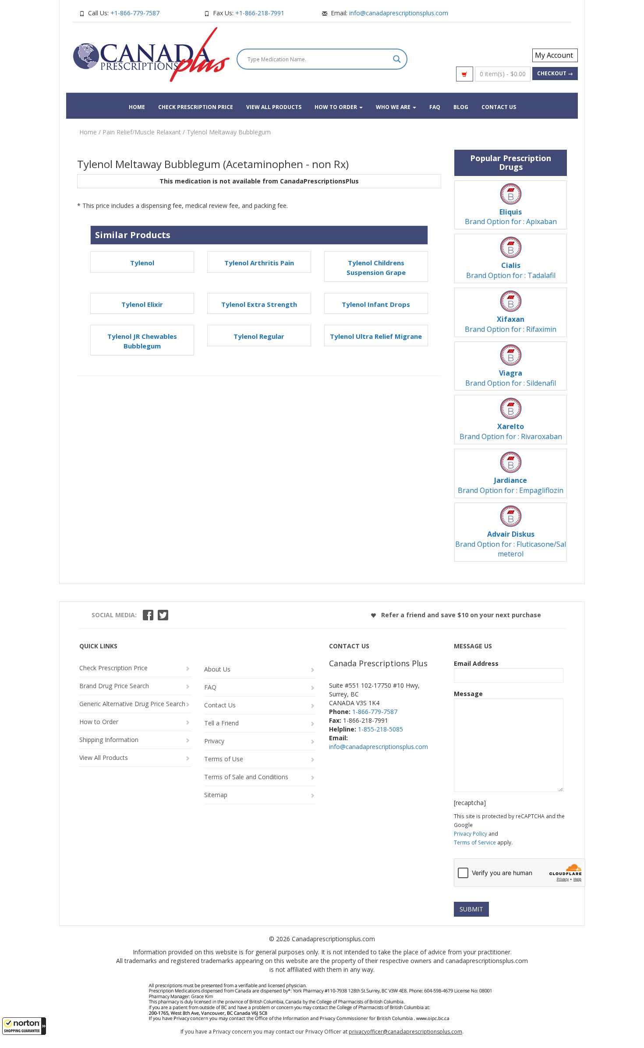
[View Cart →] (464, 74)
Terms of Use (223, 759)
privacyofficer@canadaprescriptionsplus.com (405, 1031)
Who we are (394, 107)
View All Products (273, 107)
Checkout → (555, 73)
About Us (217, 669)
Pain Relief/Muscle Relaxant (142, 132)
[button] (24, 1026)
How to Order (336, 107)
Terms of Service (475, 842)
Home (137, 107)
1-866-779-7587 (374, 711)
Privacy (214, 741)
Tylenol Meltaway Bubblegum (229, 132)
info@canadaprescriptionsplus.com (398, 13)
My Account (554, 55)
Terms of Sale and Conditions (246, 777)
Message (468, 693)
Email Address (476, 663)
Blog (460, 107)
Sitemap (215, 795)
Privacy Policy (470, 833)
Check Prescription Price (195, 107)
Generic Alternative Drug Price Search (132, 704)
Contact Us (498, 107)
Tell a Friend (221, 723)
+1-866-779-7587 (134, 13)
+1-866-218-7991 (259, 13)
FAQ (434, 107)
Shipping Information (108, 739)
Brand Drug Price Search (114, 686)
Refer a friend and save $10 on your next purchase (460, 615)
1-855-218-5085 (380, 729)
